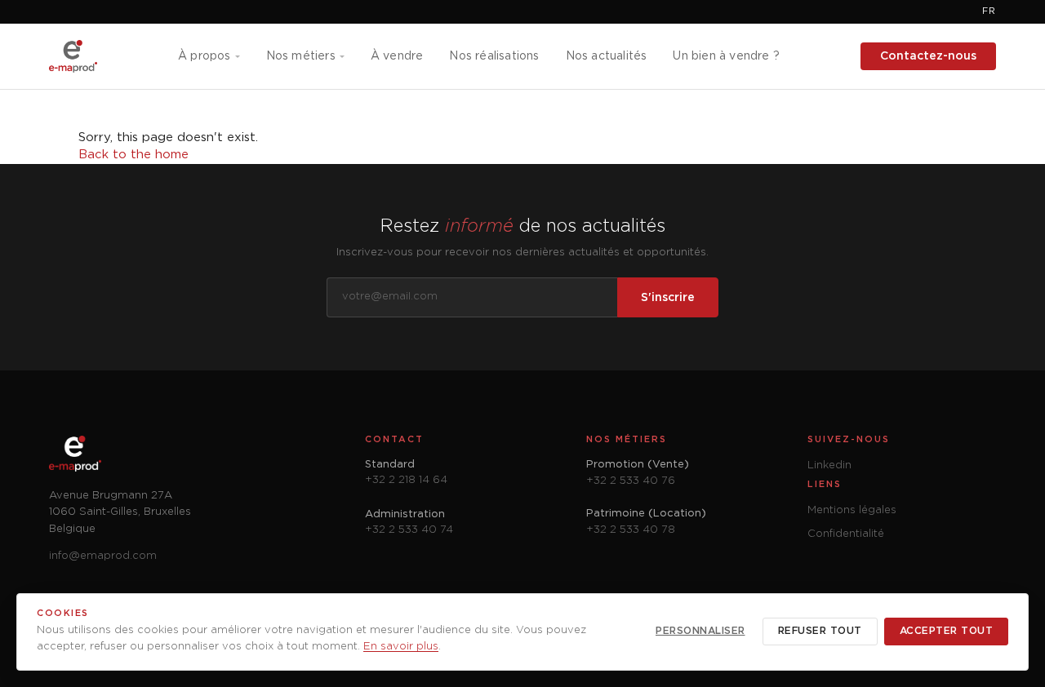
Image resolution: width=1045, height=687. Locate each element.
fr (989, 11)
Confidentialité (845, 534)
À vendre (397, 56)
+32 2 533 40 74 (409, 529)
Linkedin (829, 465)
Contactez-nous (928, 56)
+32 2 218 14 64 (406, 480)
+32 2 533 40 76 (630, 480)
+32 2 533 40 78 (630, 529)
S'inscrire (668, 298)
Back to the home (133, 154)
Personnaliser (700, 631)
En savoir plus (400, 646)
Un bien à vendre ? (726, 56)
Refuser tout (820, 631)
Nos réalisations (494, 56)
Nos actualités (606, 56)
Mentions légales (851, 510)
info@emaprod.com (103, 556)
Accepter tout (947, 631)
